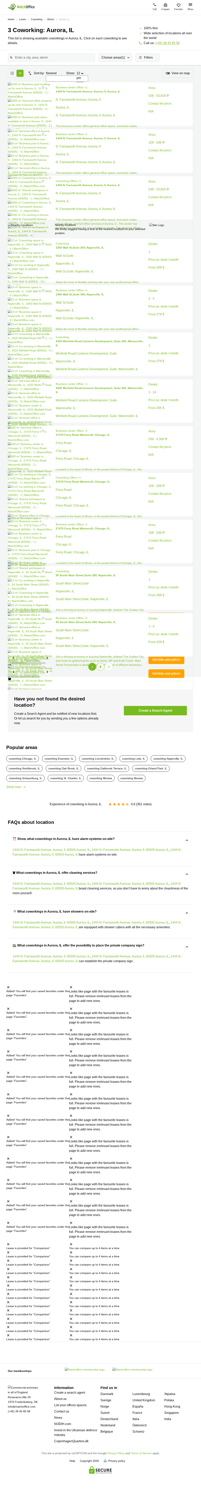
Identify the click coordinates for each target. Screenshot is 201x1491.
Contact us (61, 1411)
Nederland (107, 1425)
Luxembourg (141, 1394)
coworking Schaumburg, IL (25, 778)
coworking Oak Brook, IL (63, 768)
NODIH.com (62, 1424)
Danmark (106, 1394)
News (58, 1417)
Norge (104, 1406)
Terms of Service (141, 1453)
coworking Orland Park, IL (151, 768)
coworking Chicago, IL (22, 758)
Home (11, 19)
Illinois (50, 19)
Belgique (106, 1431)
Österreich (139, 1425)
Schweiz (138, 1431)
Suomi (105, 1412)
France (137, 1412)
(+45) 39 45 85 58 (167, 43)
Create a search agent (69, 1392)
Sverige (105, 1400)
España (137, 1406)
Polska (169, 1400)
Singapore (171, 1412)
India (167, 1419)
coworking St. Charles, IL (65, 778)
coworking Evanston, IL (59, 758)
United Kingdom (143, 1400)
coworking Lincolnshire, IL (98, 758)
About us (60, 1399)
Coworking (36, 19)
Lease (22, 19)
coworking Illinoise (101, 778)
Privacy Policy (116, 1453)
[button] (42, 87)
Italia (135, 1419)
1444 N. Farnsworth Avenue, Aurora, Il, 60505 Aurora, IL (51, 849)
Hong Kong (172, 1406)
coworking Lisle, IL (133, 758)
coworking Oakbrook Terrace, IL (107, 768)
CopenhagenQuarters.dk (71, 1441)
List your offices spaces (70, 1405)
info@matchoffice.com (22, 1406)
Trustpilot (12, 1352)
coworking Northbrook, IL (24, 768)
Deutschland (109, 1419)
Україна (169, 1394)
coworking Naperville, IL (168, 758)
